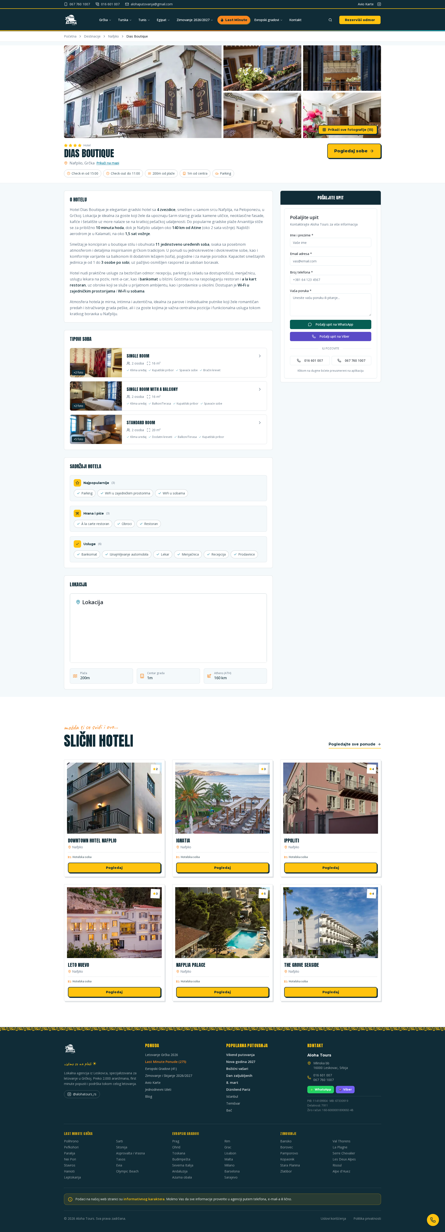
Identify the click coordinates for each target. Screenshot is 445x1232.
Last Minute (236, 20)
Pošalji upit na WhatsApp (334, 324)
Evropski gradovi (266, 20)
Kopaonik (287, 1159)
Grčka (103, 20)
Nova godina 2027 (240, 1061)
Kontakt (295, 20)
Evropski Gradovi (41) (161, 1068)
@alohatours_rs (84, 1094)
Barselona (232, 1171)
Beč (229, 1110)
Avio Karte (366, 4)
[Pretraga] (330, 20)
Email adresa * (301, 253)
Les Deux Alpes (344, 1159)
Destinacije (92, 36)
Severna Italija (182, 1165)
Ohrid (176, 1147)
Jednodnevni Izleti (158, 1089)
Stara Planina (290, 1165)
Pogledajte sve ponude (352, 744)
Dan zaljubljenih (239, 1075)
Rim (227, 1141)
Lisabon (230, 1153)
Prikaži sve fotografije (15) (350, 130)
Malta (228, 1159)
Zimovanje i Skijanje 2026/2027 (168, 1075)
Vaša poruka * (301, 291)
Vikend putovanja (240, 1055)
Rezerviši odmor (360, 20)
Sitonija (121, 1147)
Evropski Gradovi (185, 1133)
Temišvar (233, 1103)
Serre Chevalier (344, 1153)
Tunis (142, 20)
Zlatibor (286, 1171)
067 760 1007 (355, 360)
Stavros (69, 1165)
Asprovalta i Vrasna (130, 1153)
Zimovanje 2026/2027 (193, 20)
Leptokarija (72, 1177)
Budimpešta (181, 1159)
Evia (119, 1165)
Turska (123, 20)
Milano (229, 1165)
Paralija (69, 1153)
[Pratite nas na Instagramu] (379, 4)
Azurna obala (182, 1177)
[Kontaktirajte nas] (432, 1219)
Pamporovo (289, 1153)
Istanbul (232, 1096)
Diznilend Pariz (238, 1089)
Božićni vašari (237, 1068)
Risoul (337, 1165)
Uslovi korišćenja (333, 1218)
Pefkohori (71, 1147)
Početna (70, 36)
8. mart (232, 1082)
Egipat (161, 20)
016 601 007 (313, 360)
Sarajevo (231, 1177)
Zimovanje (288, 1133)
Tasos (120, 1159)
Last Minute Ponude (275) (165, 1061)
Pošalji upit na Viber (334, 336)
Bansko (286, 1141)
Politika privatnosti (367, 1218)
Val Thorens (341, 1141)
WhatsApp (323, 1089)
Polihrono (71, 1141)
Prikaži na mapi (107, 163)
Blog (148, 1096)
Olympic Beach (127, 1171)
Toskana (178, 1153)
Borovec (286, 1147)
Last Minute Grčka (78, 1133)
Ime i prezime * (301, 235)
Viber (347, 1089)
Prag (175, 1141)
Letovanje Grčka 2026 (161, 1055)
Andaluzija (180, 1171)
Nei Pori (70, 1159)
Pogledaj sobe (351, 151)
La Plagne (340, 1147)
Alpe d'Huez (341, 1171)
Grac (227, 1147)
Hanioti (69, 1171)
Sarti (119, 1141)
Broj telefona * (301, 272)
